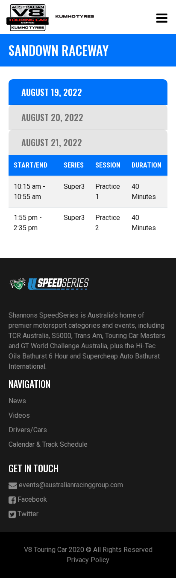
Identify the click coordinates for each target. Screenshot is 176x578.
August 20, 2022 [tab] (52, 117)
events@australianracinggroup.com (70, 485)
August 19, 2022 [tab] (51, 92)
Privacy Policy (88, 560)
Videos (19, 415)
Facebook (31, 499)
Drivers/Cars (28, 430)
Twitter (27, 514)
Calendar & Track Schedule (48, 444)
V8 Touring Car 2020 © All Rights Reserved (88, 550)
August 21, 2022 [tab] (51, 142)
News (17, 401)
